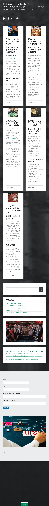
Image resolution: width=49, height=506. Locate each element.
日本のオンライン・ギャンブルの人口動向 (35, 123)
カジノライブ (14, 138)
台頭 (31, 356)
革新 (35, 359)
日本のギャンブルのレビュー (18, 4)
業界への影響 (15, 359)
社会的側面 (19, 359)
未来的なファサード (9, 359)
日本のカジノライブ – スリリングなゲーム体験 (12, 123)
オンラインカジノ (20, 351)
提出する (6, 407)
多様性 (33, 356)
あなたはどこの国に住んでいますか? (11, 393)
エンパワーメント (14, 351)
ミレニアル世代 (36, 353)
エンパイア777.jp (12, 58)
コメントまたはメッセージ (9, 400)
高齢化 (37, 359)
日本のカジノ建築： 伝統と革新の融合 (12, 41)
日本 (41, 356)
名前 (4, 379)
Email (4, 386)
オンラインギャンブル (33, 351)
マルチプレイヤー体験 (18, 353)
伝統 (29, 356)
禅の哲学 (22, 359)
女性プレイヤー (37, 356)
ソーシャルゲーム (8, 353)
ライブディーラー (20, 356)
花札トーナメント (27, 359)
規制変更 (32, 359)
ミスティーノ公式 (36, 68)
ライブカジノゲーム (9, 356)
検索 (6, 286)
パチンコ (13, 353)
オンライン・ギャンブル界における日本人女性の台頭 (13, 209)
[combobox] (24, 396)
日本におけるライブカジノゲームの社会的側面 (35, 41)
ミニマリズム (31, 353)
